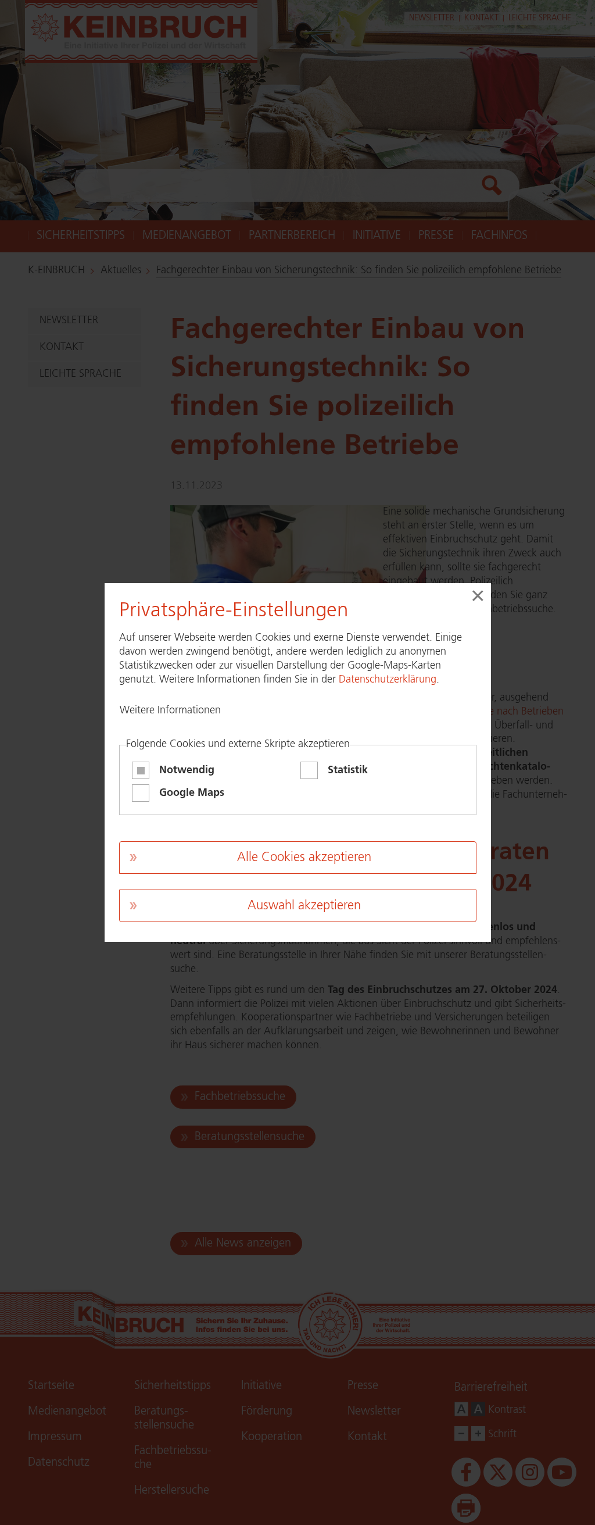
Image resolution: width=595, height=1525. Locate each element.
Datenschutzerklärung (387, 679)
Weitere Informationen (170, 710)
